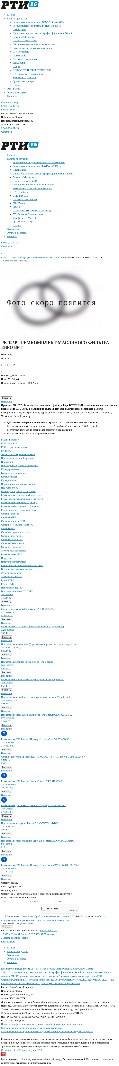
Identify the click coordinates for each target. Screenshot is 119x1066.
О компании (13, 88)
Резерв (16, 66)
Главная (11, 14)
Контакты (12, 96)
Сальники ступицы (11, 547)
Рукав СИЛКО (8, 584)
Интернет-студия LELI (30, 1050)
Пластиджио (19, 29)
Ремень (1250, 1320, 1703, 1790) (18, 491)
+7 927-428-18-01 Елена (14, 934)
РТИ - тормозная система (14, 447)
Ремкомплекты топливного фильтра (19, 506)
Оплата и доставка (16, 92)
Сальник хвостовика (12, 536)
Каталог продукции (17, 18)
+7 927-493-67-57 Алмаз (41, 934)
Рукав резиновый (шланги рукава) (19, 510)
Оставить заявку (9, 102)
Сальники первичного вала (15, 532)
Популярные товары (11, 587)
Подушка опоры (9, 487)
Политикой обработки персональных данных (46, 916)
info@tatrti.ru (8, 109)
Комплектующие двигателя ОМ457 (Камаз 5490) (39, 22)
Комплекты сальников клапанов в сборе (22, 565)
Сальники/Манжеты (23, 37)
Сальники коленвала (11, 539)
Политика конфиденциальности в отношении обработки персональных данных (43, 1024)
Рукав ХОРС (7, 580)
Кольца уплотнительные (14, 473)
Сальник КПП (8, 517)
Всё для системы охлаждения (16, 569)
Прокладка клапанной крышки (17, 458)
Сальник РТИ (8, 528)
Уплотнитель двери (11, 573)
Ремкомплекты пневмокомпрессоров (32, 48)
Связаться (6, 131)
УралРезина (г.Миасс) (24, 77)
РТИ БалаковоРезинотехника (28, 74)
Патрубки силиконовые (25, 59)
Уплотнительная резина (13, 550)
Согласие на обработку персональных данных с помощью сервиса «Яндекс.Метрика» (47, 1031)
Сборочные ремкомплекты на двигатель (34, 44)
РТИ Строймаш (21, 51)
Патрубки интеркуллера (13, 561)
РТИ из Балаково (10, 439)
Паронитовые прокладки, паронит (19, 484)
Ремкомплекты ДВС (11, 554)
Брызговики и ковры (23, 81)
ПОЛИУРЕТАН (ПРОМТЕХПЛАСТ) (32, 70)
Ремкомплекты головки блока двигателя (22, 499)
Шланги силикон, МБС (25, 40)
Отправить (7, 927)
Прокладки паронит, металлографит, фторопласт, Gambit (43, 33)
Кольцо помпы (9, 480)
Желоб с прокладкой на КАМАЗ (18, 454)
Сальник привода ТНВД (13, 521)
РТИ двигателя (9, 443)
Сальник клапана (10, 513)
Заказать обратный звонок (15, 937)
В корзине (6, 401)
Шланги (17, 85)
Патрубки (6, 558)
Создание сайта (9, 1050)
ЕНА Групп (19, 62)
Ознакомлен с (35, 916)
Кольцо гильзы (9, 476)
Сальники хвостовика (12, 543)
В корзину (6, 398)
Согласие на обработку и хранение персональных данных (32, 1028)
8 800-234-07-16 (10, 106)
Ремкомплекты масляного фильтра (19, 502)
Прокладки (7, 462)
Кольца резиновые (11, 469)
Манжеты (6, 450)
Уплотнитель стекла (11, 576)
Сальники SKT (20, 55)
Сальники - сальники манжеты (17, 524)
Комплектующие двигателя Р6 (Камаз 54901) (37, 25)
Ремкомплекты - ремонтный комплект (21, 495)
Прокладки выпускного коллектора (19, 465)
